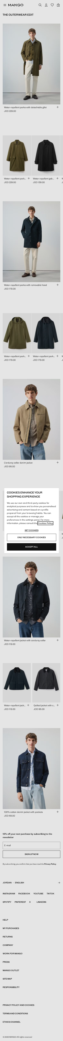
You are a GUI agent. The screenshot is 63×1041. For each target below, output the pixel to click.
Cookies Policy (45, 523)
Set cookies (31, 530)
